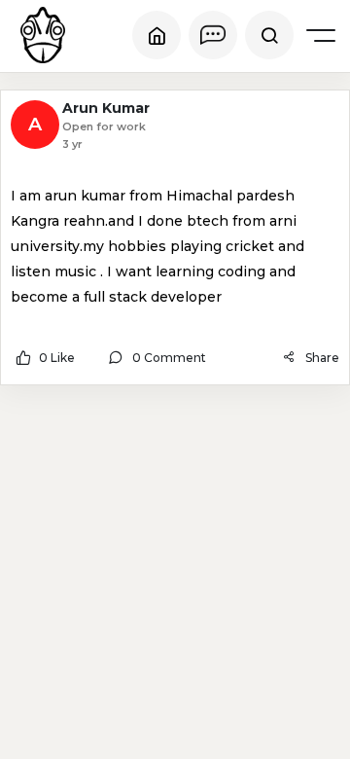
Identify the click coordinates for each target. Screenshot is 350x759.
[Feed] (156, 35)
